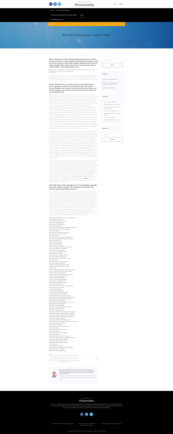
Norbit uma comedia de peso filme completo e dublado (62, 337)
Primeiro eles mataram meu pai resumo (58, 329)
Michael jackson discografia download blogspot (60, 298)
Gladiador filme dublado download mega (112, 119)
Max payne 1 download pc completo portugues (60, 307)
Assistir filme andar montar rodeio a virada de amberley (62, 217)
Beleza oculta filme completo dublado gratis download (62, 297)
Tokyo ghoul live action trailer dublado (58, 251)
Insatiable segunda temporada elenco (58, 341)
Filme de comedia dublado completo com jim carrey (61, 238)
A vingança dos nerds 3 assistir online (58, 234)
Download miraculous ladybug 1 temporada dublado (61, 347)
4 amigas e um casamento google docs (58, 276)
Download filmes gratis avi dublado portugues (60, 229)
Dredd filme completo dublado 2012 (57, 350)
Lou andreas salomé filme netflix (56, 308)
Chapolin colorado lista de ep (56, 324)
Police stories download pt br (56, 284)
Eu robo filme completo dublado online (87, 423)
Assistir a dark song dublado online (57, 281)
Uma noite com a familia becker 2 (57, 224)
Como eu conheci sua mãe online (56, 287)
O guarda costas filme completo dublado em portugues (62, 315)
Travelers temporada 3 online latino (57, 272)
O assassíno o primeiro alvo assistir (57, 221)
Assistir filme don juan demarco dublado (58, 342)
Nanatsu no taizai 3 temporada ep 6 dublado (59, 232)
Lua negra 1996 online (54, 334)
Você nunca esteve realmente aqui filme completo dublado (111, 108)
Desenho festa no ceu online (56, 225)
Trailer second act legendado (56, 242)
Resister (121, 4)
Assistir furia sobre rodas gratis (56, 250)
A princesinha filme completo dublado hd (58, 255)
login (115, 4)
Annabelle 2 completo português (56, 305)
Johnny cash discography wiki (56, 222)
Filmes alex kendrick (54, 328)
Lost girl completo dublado (55, 289)
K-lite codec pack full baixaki (56, 219)
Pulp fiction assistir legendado (108, 87)
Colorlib (103, 431)
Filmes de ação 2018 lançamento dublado (111, 423)
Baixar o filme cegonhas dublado (56, 349)
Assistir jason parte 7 (54, 230)
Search (112, 65)
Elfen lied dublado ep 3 (54, 331)
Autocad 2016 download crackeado (57, 318)
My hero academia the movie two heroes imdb (60, 336)
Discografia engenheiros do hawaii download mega (61, 316)
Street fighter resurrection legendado (57, 248)
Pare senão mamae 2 (54, 235)
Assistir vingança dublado (55, 240)
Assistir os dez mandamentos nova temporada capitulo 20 (63, 227)
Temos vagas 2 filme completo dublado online (60, 319)
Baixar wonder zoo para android (56, 345)
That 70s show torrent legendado (57, 277)
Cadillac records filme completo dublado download (61, 274)
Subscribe (112, 139)
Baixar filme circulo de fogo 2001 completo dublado (61, 285)
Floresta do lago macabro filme (56, 290)
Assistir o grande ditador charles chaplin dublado (60, 271)
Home (52, 10)
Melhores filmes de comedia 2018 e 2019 (112, 104)
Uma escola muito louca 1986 (56, 310)
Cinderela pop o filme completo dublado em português (62, 313)
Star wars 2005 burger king (55, 243)
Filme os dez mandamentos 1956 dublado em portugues (62, 311)
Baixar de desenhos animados (56, 245)
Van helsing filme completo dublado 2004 (59, 292)
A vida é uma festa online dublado (57, 323)
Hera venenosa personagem (109, 117)
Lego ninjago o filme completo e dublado (58, 339)
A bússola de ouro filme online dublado (58, 294)
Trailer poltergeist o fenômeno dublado (58, 279)
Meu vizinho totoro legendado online (111, 110)
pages (82, 15)
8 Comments (53, 72)
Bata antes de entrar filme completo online (59, 264)
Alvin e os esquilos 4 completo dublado (58, 261)
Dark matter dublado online (57, 19)
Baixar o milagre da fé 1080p (56, 253)
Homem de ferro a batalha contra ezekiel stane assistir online (63, 321)
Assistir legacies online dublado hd (57, 303)
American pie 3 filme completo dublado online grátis (61, 302)
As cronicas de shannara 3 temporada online (59, 326)
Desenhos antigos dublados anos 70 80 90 (59, 266)
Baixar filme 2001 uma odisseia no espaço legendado (112, 114)
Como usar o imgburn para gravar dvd (57, 256)
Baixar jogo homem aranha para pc (57, 300)
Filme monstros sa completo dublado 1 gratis (59, 258)
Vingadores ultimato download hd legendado (63, 423)
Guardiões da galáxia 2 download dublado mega (60, 247)
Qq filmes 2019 (52, 268)
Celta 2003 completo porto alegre (57, 263)
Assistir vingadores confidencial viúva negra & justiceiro (62, 269)
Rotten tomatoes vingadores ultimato (57, 282)
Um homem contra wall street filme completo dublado (64, 15)
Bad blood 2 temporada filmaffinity (109, 79)
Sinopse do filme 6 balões (86, 425)
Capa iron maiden (53, 260)
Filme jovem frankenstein (63, 10)
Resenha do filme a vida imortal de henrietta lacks (60, 237)
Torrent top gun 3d (53, 344)
